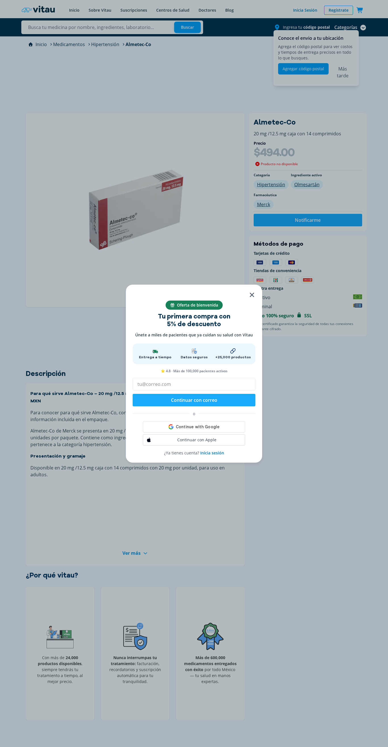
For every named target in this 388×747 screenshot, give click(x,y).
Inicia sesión (212, 453)
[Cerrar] (252, 295)
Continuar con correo (194, 400)
